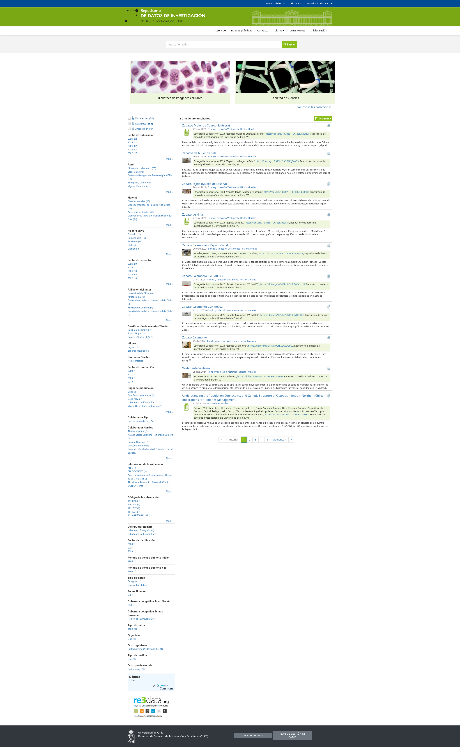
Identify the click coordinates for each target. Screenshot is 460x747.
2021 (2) (132, 374)
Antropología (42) (136, 296)
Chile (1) (132, 605)
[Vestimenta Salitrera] (186, 375)
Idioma (278, 30)
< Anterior (232, 439)
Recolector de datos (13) (140, 421)
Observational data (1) (139, 585)
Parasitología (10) (137, 237)
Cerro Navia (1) (135, 398)
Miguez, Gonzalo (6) (138, 186)
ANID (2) (132, 467)
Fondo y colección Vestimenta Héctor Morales (232, 129)
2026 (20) (132, 263)
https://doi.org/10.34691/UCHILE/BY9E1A (267, 222)
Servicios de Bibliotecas (319, 3)
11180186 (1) (134, 500)
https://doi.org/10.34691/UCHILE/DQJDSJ (281, 315)
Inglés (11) (133, 347)
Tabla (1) (132, 628)
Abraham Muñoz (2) (138, 431)
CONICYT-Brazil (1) (138, 485)
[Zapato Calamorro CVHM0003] (186, 283)
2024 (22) (132, 145)
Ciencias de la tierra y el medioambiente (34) (150, 215)
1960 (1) (132, 571)
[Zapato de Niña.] (186, 221)
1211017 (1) (134, 508)
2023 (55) (132, 274)
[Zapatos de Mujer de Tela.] (186, 160)
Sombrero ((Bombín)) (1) (140, 329)
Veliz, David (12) (136, 171)
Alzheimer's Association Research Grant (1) (149, 482)
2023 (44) (132, 149)
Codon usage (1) (136, 669)
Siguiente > (279, 439)
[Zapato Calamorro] (186, 344)
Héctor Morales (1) (137, 360)
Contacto (262, 30)
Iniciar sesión (319, 30)
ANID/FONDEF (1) (137, 471)
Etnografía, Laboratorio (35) (142, 168)
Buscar (290, 44)
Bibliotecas (296, 3)
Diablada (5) (134, 248)
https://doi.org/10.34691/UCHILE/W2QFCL (270, 345)
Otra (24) (132, 219)
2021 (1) (132, 547)
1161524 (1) (134, 504)
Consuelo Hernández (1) (140, 445)
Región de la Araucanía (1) (141, 618)
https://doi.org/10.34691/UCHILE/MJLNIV (287, 133)
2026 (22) (132, 138)
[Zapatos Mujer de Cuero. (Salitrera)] (186, 132)
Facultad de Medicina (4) (140, 307)
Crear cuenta (297, 30)
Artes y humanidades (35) (141, 212)
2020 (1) (132, 378)
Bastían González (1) (138, 442)
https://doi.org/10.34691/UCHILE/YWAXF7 (286, 414)
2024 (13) (132, 271)
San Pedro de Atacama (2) (141, 395)
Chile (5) (132, 245)
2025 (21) (132, 142)
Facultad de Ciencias (217, 403)
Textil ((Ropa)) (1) (137, 333)
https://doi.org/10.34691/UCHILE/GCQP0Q (286, 191)
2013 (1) (132, 381)
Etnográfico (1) (135, 581)
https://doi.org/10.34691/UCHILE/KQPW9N (260, 376)
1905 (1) (132, 561)
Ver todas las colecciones (314, 107)
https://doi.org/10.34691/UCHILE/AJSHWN (281, 253)
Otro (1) (132, 638)
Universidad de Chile (275, 3)
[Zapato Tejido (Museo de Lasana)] (186, 190)
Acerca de (220, 30)
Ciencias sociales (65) (139, 201)
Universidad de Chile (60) (140, 293)
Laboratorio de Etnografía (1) (142, 402)
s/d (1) (131, 595)
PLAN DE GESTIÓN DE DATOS (292, 735)
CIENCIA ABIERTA (253, 735)
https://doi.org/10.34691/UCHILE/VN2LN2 (282, 284)
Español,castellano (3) (139, 350)
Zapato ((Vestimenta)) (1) (140, 337)
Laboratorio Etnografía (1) (141, 530)
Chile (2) (132, 391)
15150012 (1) (134, 511)
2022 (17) (132, 153)
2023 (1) (132, 370)
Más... (169, 158)
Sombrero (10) (135, 241)
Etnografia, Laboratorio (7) (141, 182)
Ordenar (324, 118)
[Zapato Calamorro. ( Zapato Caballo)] (186, 252)
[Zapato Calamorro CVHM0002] (186, 314)
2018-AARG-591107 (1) (139, 515)
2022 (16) (132, 278)
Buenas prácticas (241, 30)
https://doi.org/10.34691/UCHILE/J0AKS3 (277, 161)
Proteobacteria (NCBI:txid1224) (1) (145, 649)
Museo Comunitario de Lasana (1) (145, 406)
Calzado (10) (134, 234)
